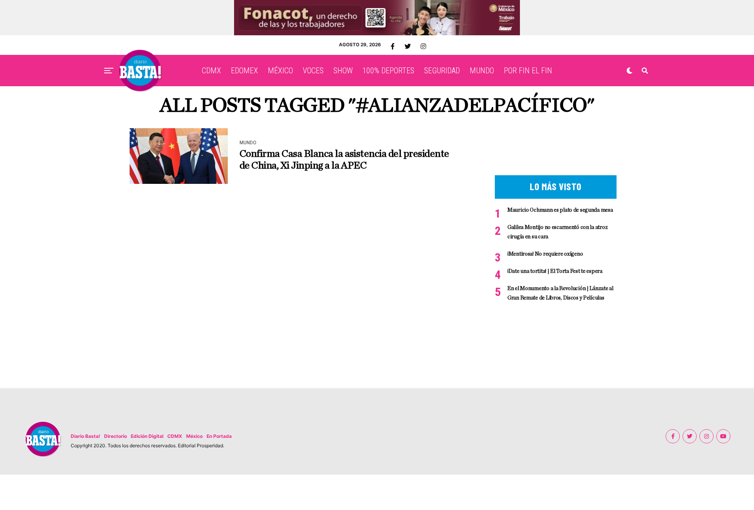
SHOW (343, 70)
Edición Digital (147, 436)
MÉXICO (280, 70)
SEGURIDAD (442, 70)
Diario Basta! (85, 436)
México (194, 436)
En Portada (219, 436)
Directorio (115, 436)
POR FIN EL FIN (528, 70)
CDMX (211, 70)
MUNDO (482, 70)
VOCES (313, 70)
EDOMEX (244, 70)
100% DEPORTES (388, 70)
